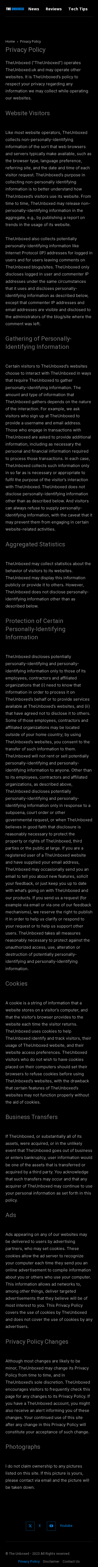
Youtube (66, 1525)
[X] (30, 1526)
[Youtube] (51, 1526)
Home (10, 41)
